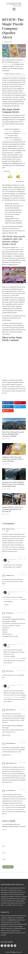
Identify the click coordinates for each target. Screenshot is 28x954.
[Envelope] (15, 945)
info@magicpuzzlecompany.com (12, 599)
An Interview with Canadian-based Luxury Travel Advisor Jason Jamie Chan (13, 484)
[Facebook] (5, 945)
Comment (4, 829)
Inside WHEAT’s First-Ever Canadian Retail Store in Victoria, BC (12, 509)
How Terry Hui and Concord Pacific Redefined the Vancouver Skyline (13, 434)
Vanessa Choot (11, 559)
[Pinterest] (12, 945)
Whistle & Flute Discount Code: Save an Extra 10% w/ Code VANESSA (12, 459)
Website (3, 859)
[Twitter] (8, 945)
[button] (14, 9)
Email (3, 852)
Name (3, 846)
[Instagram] (2, 945)
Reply (3, 553)
